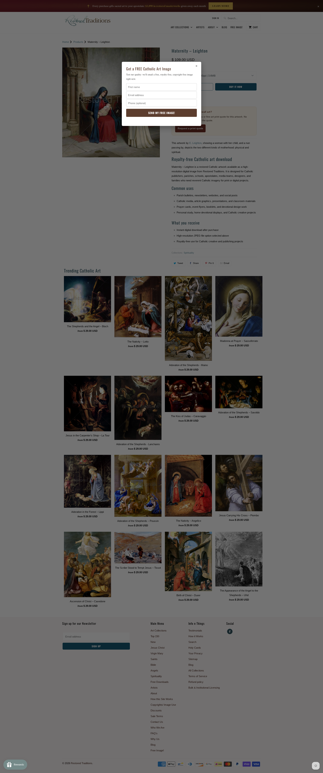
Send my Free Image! (161, 113)
